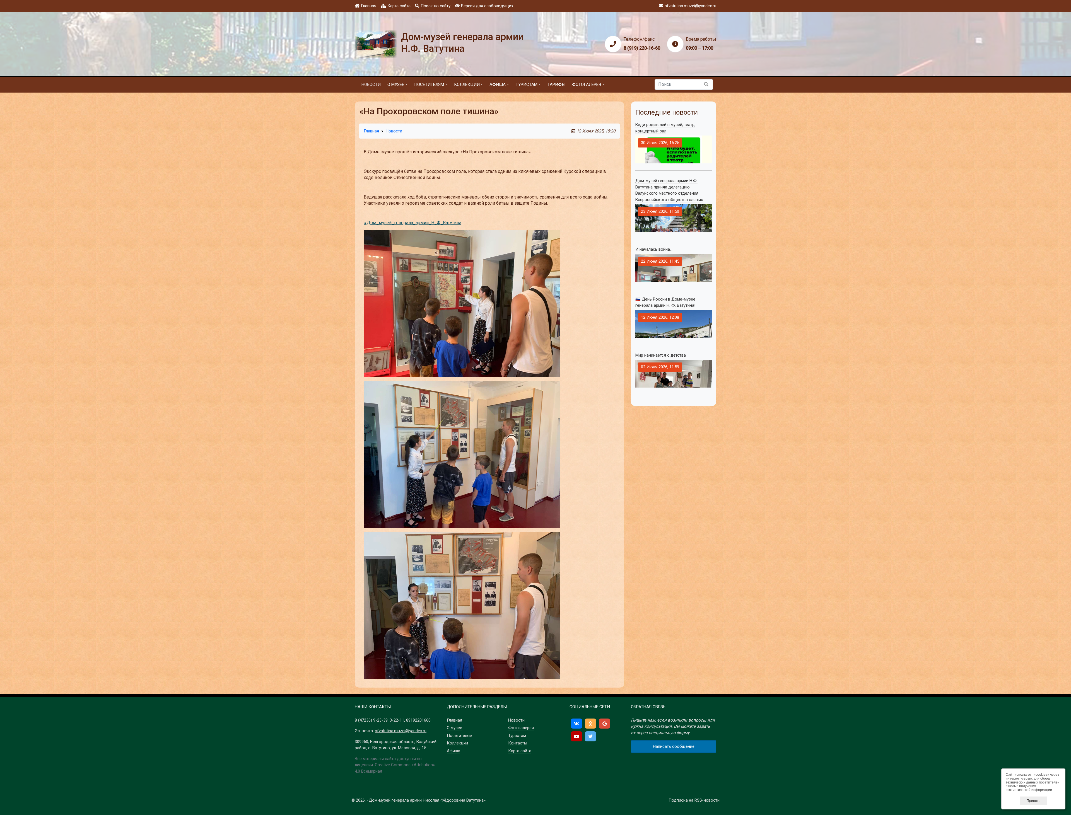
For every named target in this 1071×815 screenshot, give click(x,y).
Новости (394, 131)
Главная (368, 5)
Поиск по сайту (435, 5)
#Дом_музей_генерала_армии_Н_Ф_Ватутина (412, 222)
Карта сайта (399, 5)
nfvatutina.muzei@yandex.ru (400, 730)
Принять (1033, 801)
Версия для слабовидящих (487, 5)
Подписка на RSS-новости (694, 800)
